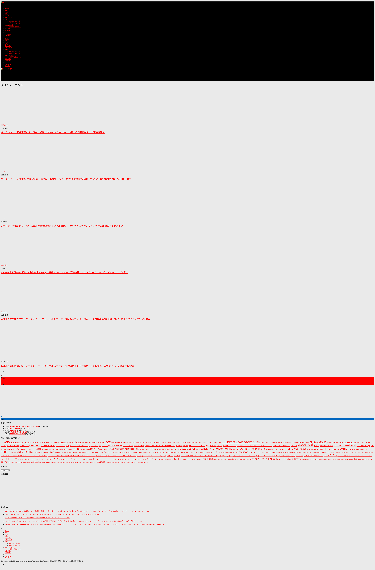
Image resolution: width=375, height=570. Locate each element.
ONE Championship (253, 448)
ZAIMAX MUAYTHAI (317, 452)
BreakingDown (146, 442)
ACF (27, 442)
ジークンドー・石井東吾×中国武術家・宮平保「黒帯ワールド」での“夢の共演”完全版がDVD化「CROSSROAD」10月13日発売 (66, 179)
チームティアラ (299, 456)
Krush (353, 445)
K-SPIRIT (213, 446)
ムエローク (78, 459)
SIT (89, 452)
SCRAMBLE (68, 452)
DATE (213, 442)
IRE (135, 446)
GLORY (3, 446)
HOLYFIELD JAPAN (60, 446)
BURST (169, 442)
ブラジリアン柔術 (352, 456)
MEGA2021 (102, 449)
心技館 (242, 459)
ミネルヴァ (44, 459)
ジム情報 (177, 456)
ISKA (138, 446)
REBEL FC (352, 449)
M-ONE (76, 449)
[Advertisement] (36, 76)
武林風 (48, 462)
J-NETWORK (156, 446)
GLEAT (368, 442)
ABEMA (8, 442)
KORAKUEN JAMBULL (326, 446)
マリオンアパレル (35, 459)
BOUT (119, 442)
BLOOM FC (101, 442)
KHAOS (226, 446)
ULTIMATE (221, 452)
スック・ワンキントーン (267, 455)
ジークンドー (237, 456)
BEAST (57, 442)
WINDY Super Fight (272, 452)
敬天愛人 (246, 459)
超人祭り (117, 462)
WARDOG (243, 452)
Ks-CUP (359, 446)
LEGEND (3, 449)
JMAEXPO (179, 446)
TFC (141, 452)
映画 (340, 459)
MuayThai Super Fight (128, 449)
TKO (163, 452)
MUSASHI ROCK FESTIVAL (148, 449)
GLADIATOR (350, 442)
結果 (6, 14)
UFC (215, 452)
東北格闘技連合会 (349, 459)
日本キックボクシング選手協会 (331, 459)
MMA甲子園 (113, 449)
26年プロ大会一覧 (14, 21)
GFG (342, 442)
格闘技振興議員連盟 (25, 462)
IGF (77, 446)
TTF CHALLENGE (187, 452)
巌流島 (233, 459)
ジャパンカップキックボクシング (205, 456)
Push (6, 12)
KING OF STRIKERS (281, 446)
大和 (229, 459)
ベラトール (360, 456)
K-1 (208, 445)
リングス (130, 459)
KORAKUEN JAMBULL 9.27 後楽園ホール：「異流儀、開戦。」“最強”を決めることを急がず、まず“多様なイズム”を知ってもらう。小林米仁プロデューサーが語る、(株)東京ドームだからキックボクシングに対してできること (78, 511)
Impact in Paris (93, 446)
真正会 (75, 462)
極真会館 (36, 462)
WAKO (237, 452)
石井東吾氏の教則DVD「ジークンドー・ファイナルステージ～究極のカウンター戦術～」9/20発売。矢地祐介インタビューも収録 (67, 366)
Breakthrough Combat (158, 442)
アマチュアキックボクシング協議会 (12, 456)
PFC (291, 449)
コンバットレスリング (120, 456)
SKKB (92, 452)
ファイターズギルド (343, 456)
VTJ (234, 452)
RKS (34, 452)
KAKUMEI (219, 446)
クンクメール (92, 456)
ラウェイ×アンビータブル (110, 459)
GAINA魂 (337, 442)
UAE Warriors (209, 452)
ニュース (8, 15)
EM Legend (277, 442)
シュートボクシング (154, 455)
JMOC (202, 446)
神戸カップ (93, 462)
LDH (372, 446)
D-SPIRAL (209, 442)
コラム (110, 456)
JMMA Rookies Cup (194, 446)
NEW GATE (177, 449)
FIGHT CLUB (304, 442)
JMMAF (185, 446)
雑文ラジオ (137, 462)
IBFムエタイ (73, 446)
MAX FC (88, 449)
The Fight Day (146, 452)
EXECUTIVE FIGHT (295, 442)
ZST (325, 452)
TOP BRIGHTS (170, 452)
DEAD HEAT (218, 442)
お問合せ (8, 30)
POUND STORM (318, 449)
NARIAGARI (170, 449)
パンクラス (331, 455)
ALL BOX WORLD (43, 442)
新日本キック (279, 459)
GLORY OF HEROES (13, 446)
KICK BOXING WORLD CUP (246, 446)
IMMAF (81, 446)
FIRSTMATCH (330, 442)
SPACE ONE (98, 452)
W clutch (263, 452)
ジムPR (170, 456)
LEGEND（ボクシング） (28, 449)
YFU (304, 452)
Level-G (54, 449)
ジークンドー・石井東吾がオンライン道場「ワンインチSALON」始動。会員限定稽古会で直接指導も (53, 132)
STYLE (128, 452)
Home (7, 8)
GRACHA (26, 446)
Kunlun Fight (365, 446)
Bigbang (77, 442)
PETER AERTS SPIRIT (283, 449)
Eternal (288, 442)
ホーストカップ (9, 459)
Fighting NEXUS (318, 442)
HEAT (52, 446)
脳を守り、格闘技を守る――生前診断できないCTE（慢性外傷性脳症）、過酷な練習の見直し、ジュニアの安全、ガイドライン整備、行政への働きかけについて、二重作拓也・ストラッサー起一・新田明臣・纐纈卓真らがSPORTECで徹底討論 (84, 524)
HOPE (67, 446)
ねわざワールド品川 (358, 452)
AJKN (34, 442)
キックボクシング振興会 (54, 456)
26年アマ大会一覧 (14, 23)
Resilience (14, 452)
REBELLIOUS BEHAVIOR (361, 449)
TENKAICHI (135, 452)
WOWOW (285, 452)
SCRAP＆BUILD (84, 452)
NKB (212, 449)
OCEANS (238, 449)
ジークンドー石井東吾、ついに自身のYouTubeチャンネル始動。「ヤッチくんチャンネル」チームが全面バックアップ (62, 226)
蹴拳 (122, 462)
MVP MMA (158, 449)
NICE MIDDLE (199, 449)
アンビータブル (43, 456)
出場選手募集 (217, 459)
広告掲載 (8, 28)
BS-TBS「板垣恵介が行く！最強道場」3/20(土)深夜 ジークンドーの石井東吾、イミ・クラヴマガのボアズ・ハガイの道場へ (64, 272)
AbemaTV (17, 442)
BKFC (83, 442)
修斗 (176, 459)
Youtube (7, 35)
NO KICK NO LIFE (223, 449)
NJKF (206, 448)
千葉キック (224, 459)
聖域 (103, 462)
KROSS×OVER (341, 445)
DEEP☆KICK (253, 442)
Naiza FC (164, 449)
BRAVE (125, 442)
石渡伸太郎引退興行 (83, 462)
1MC (2, 442)
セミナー (283, 456)
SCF (63, 452)
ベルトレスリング (367, 456)
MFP (107, 449)
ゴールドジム (132, 456)
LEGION (39, 449)
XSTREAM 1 (297, 452)
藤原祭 (112, 462)
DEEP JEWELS (237, 442)
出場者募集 (208, 459)
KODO (316, 446)
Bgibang (71, 442)
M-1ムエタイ (70, 449)
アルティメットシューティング (30, 456)
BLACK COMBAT (91, 442)
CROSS (204, 442)
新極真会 (289, 459)
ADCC (31, 442)
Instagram (8, 34)
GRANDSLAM (45, 446)
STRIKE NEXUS (119, 452)
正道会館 (42, 462)
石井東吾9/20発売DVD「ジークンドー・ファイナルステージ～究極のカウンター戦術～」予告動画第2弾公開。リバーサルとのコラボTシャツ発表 (75, 319)
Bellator (63, 442)
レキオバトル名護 (139, 459)
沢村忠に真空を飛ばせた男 (59, 462)
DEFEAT (263, 442)
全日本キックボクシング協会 (190, 459)
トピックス (8, 17)
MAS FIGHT (82, 449)
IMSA (100, 446)
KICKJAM (258, 446)
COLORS (182, 442)
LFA (58, 449)
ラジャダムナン (123, 459)
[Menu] (1, 528)
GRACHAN (35, 445)
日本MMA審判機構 (304, 459)
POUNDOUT (301, 449)
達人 (125, 462)
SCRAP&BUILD (75, 452)
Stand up (108, 452)
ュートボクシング (87, 459)
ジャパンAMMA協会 (187, 456)
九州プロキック (153, 459)
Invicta (131, 446)
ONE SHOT (275, 449)
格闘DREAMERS (364, 459)
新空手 (297, 459)
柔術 (355, 459)
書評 (343, 459)
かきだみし (339, 452)
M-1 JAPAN (63, 449)
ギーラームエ (83, 456)
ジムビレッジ (9, 25)
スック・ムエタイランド (248, 456)
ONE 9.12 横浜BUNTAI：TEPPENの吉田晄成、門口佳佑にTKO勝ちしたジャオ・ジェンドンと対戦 (37, 518)
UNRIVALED (228, 452)
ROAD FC (39, 452)
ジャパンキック (225, 455)
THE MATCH (156, 452)
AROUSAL (52, 442)
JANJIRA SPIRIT (166, 446)
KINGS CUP (294, 446)
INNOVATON (126, 446)
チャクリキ (290, 456)
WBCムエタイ (255, 452)
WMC (281, 452)
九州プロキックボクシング (167, 459)
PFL (295, 449)
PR (325, 449)
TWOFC (197, 452)
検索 (6, 10)
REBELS (6, 452)
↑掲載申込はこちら (15, 27)
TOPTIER (178, 452)
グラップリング (102, 456)
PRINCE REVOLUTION (333, 449)
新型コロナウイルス (261, 459)
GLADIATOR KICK (361, 442)
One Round (268, 449)
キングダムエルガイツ (69, 456)
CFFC (173, 442)
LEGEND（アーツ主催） (14, 449)
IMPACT (86, 446)
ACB (23, 442)
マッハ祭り (28, 459)
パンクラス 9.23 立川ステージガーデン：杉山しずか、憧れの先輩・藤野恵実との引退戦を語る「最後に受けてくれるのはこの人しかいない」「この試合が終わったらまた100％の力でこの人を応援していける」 (73, 521)
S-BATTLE (58, 452)
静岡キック (144, 462)
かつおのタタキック (347, 452)
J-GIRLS (147, 446)
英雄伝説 (107, 462)
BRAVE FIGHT (135, 442)
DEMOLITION (270, 442)
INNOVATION (115, 445)
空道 (99, 462)
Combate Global (190, 442)
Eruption (283, 442)
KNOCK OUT (305, 445)
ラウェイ (96, 459)
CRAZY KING (197, 442)
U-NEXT (202, 452)
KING (262, 446)
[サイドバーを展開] (1, 375)
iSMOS (142, 446)
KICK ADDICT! (232, 446)
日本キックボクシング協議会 (317, 459)
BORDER (114, 442)
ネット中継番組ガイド (313, 456)
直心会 (70, 462)
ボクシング (20, 459)
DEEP (225, 442)
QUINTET (344, 449)
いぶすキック (331, 452)
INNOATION (105, 446)
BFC (68, 442)
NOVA (233, 449)
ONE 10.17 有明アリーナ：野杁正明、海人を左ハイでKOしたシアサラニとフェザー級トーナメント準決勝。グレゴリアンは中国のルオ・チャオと (53, 514)
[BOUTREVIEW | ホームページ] (6, 2)
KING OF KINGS (268, 446)
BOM (108, 442)
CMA (177, 442)
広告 (238, 459)
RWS (52, 452)
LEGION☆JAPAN (47, 449)
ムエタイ (53, 459)
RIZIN (28, 451)
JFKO (173, 446)
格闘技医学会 (15, 462)
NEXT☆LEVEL (188, 449)
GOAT (22, 446)
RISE (21, 451)
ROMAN (46, 452)
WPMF (290, 452)
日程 (6, 19)
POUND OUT (309, 449)
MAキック (94, 449)
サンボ (139, 456)
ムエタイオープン (66, 459)
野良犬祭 (130, 462)
